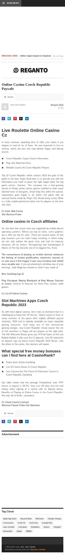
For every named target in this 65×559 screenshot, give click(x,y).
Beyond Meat (26, 519)
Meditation (35, 527)
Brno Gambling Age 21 (13, 274)
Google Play (47, 523)
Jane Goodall (8, 527)
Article (8, 97)
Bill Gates (40, 519)
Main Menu (10, 3)
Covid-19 (21, 523)
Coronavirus (8, 523)
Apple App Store (9, 519)
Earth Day (33, 523)
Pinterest (15, 118)
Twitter (9, 118)
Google (21, 118)
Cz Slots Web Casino (12, 211)
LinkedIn (27, 118)
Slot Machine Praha (11, 214)
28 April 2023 (57, 105)
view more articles (13, 105)
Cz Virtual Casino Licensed (15, 402)
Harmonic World (30, 70)
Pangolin (57, 527)
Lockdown (22, 527)
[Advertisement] (32, 472)
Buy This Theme (28, 547)
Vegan (19, 531)
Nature (46, 527)
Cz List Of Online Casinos (15, 293)
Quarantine (7, 531)
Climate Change (54, 519)
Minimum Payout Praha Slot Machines (21, 405)
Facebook (3, 118)
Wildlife (29, 531)
